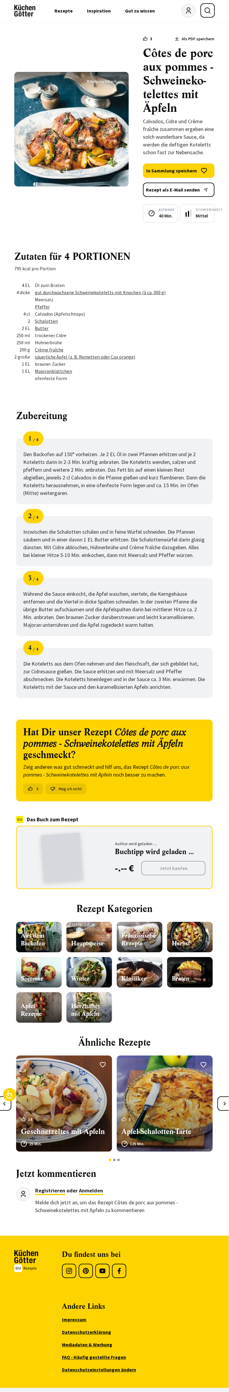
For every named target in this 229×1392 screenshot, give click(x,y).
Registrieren (50, 1190)
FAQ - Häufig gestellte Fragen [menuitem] (94, 1357)
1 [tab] (110, 1160)
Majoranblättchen (53, 371)
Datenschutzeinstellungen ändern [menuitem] (99, 1370)
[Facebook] (119, 1271)
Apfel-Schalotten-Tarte (156, 1131)
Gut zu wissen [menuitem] (140, 11)
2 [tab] (114, 1160)
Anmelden (91, 1190)
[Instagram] (69, 1271)
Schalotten (46, 321)
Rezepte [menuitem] (63, 11)
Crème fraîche (49, 350)
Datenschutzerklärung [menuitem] (86, 1332)
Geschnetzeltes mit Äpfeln (63, 1131)
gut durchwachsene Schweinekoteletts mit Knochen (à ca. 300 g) (100, 292)
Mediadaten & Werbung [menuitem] (87, 1345)
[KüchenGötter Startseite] (25, 10)
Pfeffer (42, 307)
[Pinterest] (86, 1271)
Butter (42, 328)
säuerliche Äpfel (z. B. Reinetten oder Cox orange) (85, 357)
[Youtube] (102, 1271)
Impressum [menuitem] (74, 1319)
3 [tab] (119, 1160)
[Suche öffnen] (207, 10)
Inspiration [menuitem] (99, 11)
